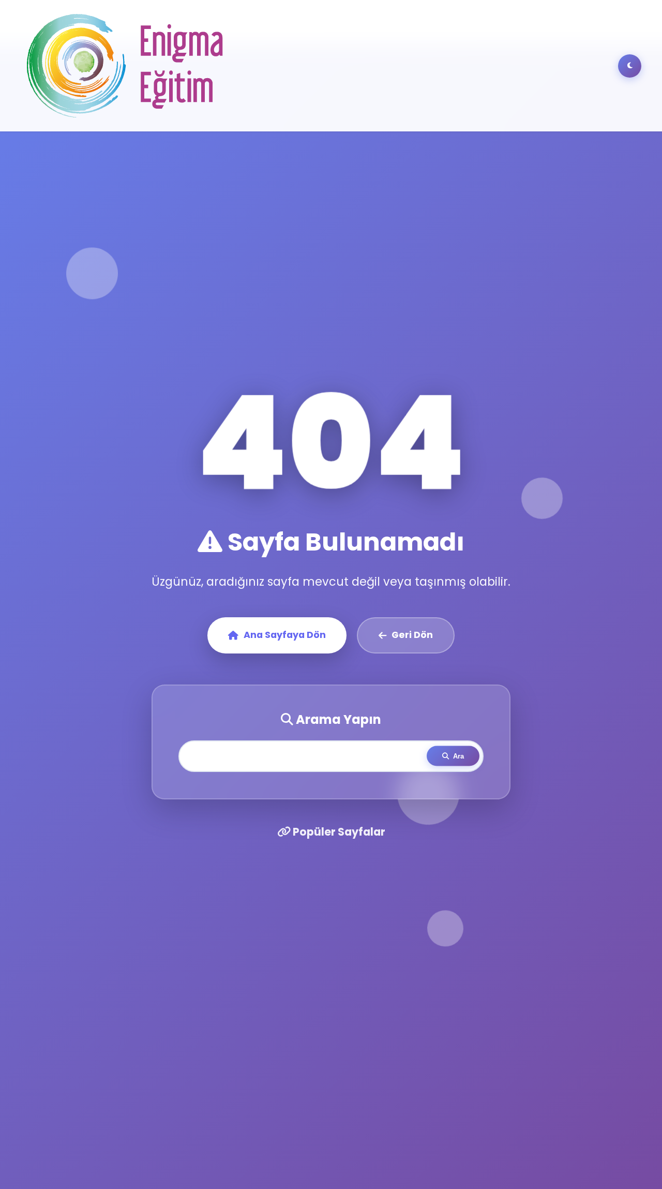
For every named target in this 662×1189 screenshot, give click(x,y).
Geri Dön (412, 635)
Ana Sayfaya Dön (285, 635)
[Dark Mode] (629, 66)
